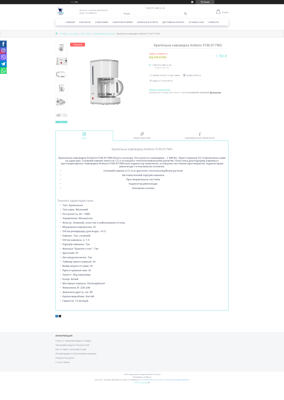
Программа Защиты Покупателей (72, 345)
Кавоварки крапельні (103, 33)
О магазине (101, 22)
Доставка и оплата (173, 22)
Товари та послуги (69, 33)
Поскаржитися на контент (152, 379)
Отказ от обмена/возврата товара (73, 340)
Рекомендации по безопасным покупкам (75, 353)
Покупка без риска (64, 357)
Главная (70, 22)
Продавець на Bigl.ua (142, 377)
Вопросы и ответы (147, 22)
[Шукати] (185, 13)
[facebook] (56, 316)
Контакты (85, 22)
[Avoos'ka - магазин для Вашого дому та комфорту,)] (60, 11)
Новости (214, 22)
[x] (60, 316)
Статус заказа (62, 362)
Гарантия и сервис (123, 22)
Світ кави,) (86, 33)
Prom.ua (156, 374)
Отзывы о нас (196, 22)
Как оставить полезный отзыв (70, 349)
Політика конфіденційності (177, 379)
